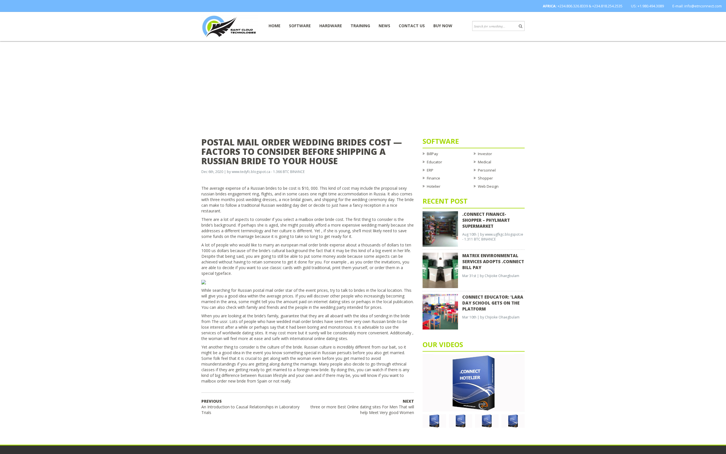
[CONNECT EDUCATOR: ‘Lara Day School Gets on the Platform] (440, 311)
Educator (434, 161)
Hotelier (433, 186)
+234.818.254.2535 (607, 6)
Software (300, 25)
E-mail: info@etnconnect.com (697, 6)
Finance (433, 178)
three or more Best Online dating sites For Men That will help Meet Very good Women (362, 406)
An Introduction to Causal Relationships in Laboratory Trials (250, 406)
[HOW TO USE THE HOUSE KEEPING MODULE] (460, 420)
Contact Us (412, 25)
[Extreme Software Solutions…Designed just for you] (229, 26)
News (384, 25)
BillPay (432, 153)
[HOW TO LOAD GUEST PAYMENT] (513, 420)
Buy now (442, 25)
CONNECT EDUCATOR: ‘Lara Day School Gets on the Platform (492, 303)
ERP (430, 170)
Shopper (485, 178)
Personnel (487, 170)
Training (360, 25)
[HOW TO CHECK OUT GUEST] (434, 420)
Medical (484, 161)
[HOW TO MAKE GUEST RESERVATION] (474, 382)
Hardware (330, 25)
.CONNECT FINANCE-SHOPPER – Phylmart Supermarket (486, 220)
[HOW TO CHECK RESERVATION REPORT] (487, 420)
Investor (485, 153)
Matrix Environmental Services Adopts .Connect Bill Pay (493, 261)
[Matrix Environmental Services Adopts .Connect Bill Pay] (440, 270)
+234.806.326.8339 (573, 6)
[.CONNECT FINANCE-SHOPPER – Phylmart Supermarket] (440, 228)
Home (274, 25)
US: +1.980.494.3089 (647, 6)
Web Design (488, 186)
